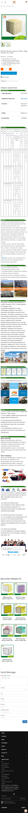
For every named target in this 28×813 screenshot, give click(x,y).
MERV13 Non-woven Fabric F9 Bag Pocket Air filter (7, 599)
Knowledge (4, 743)
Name (3, 715)
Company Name (5, 710)
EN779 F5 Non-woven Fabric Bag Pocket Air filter (7, 661)
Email (3, 704)
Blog (2, 756)
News (2, 739)
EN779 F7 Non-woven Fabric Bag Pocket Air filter (7, 640)
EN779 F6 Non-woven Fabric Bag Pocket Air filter (20, 640)
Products (9, 6)
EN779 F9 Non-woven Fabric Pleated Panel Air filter (7, 620)
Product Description (9, 88)
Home (4, 6)
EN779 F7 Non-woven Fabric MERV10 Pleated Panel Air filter (20, 599)
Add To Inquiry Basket (9, 73)
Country (3, 687)
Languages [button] (13, 807)
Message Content (6, 675)
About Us (3, 749)
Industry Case (5, 759)
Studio (3, 746)
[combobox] (14, 690)
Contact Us (4, 752)
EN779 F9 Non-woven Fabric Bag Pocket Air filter (20, 619)
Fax (1, 693)
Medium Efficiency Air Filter (12, 81)
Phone (2, 698)
